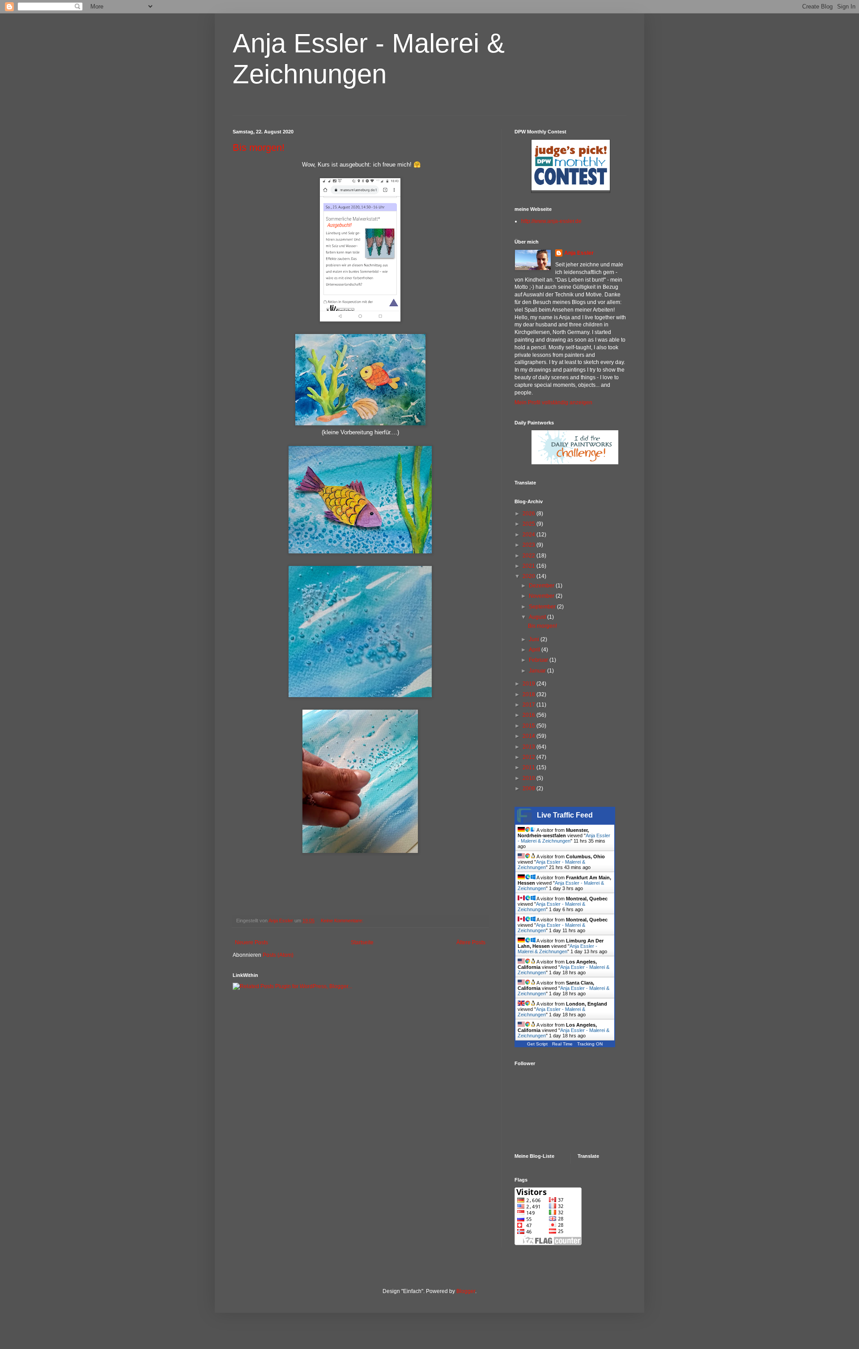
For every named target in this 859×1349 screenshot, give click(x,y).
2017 (529, 705)
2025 (529, 524)
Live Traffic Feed (565, 815)
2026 (529, 513)
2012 (529, 757)
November (542, 596)
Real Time (562, 1043)
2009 (529, 788)
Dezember (542, 585)
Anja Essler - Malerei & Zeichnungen (564, 838)
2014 (529, 736)
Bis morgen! (259, 147)
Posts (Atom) (278, 955)
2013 (529, 747)
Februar (539, 660)
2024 (529, 534)
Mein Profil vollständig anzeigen (553, 402)
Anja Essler (579, 253)
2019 (529, 684)
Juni (534, 639)
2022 (529, 555)
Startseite (362, 942)
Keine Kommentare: (343, 920)
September (543, 607)
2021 (529, 566)
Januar (538, 671)
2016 (529, 715)
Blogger (465, 1291)
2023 (529, 545)
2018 (529, 694)
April (535, 650)
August (538, 617)
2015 (529, 726)
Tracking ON (590, 1043)
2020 (529, 576)
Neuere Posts (251, 942)
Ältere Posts (470, 942)
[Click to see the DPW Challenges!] (575, 462)
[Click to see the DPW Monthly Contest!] (571, 188)
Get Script (537, 1043)
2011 (529, 767)
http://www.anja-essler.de (551, 221)
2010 (529, 778)
